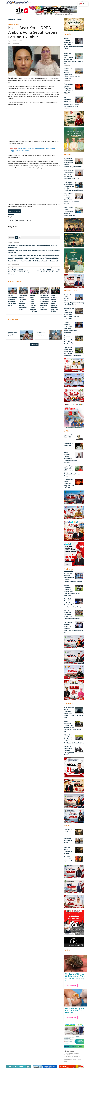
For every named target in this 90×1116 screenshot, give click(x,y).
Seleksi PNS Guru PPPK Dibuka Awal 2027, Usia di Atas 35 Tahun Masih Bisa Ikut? (33, 258)
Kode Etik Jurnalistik (69, 1055)
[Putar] (66, 945)
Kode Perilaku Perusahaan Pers (72, 1056)
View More (34, 344)
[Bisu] (79, 945)
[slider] (72, 945)
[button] (73, 941)
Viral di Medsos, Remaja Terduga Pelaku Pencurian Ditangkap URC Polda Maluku (54, 303)
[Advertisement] (34, 123)
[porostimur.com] (18, 2)
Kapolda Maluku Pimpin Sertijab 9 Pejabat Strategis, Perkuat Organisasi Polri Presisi (33, 303)
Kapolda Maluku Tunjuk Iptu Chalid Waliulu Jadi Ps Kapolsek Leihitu (13, 335)
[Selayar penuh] (82, 945)
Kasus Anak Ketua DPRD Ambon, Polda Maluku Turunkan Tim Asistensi (48, 270)
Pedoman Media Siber (70, 1058)
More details (71, 985)
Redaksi (76, 1053)
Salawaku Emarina (13, 24)
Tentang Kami (69, 1053)
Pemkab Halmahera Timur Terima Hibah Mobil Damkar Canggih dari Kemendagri (33, 261)
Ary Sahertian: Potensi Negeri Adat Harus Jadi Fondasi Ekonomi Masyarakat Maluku (33, 255)
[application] (74, 942)
